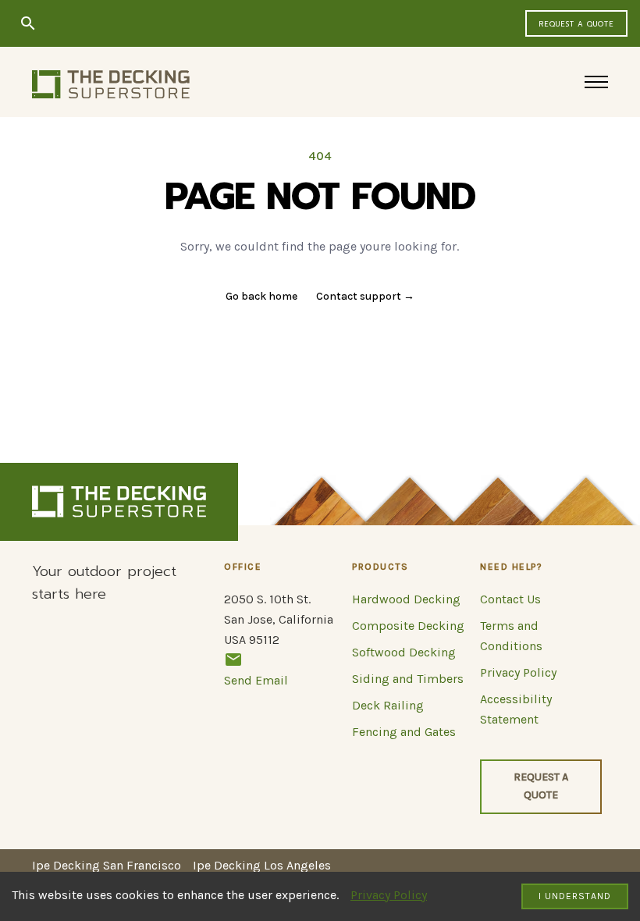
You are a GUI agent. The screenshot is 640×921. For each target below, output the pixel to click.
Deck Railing (388, 705)
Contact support (365, 296)
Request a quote (576, 24)
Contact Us (510, 599)
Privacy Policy (388, 894)
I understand (575, 896)
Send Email (256, 680)
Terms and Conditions (511, 635)
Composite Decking (408, 625)
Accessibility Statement (516, 709)
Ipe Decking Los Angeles (262, 865)
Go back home (261, 296)
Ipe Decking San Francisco (106, 865)
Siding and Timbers (408, 678)
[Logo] (111, 84)
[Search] (28, 23)
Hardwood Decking (406, 599)
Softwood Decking (404, 652)
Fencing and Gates (404, 731)
